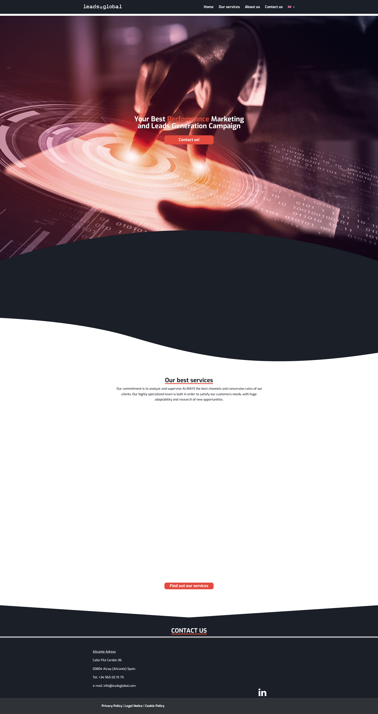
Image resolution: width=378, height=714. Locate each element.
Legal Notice (134, 706)
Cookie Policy (154, 706)
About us (252, 7)
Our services (229, 7)
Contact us (274, 7)
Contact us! (189, 139)
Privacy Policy (112, 706)
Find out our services (189, 585)
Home (209, 7)
